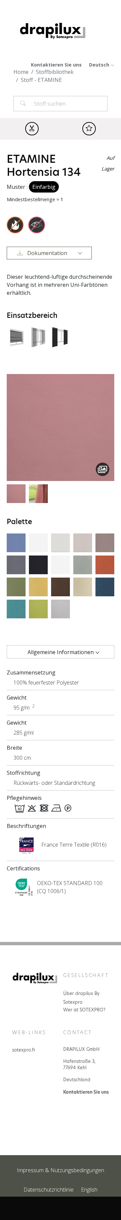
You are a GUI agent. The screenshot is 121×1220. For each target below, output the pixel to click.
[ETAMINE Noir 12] (38, 564)
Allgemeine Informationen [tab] (61, 652)
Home (21, 72)
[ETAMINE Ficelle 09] (82, 542)
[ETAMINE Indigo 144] (104, 586)
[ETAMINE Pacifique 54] (16, 608)
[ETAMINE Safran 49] (104, 564)
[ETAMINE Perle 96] (60, 608)
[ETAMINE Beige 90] (82, 586)
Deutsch (100, 65)
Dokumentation (47, 253)
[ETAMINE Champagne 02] (60, 542)
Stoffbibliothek (55, 72)
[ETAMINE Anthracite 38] (16, 564)
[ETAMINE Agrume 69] (38, 586)
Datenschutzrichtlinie (49, 1189)
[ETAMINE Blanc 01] (38, 542)
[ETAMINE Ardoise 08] (82, 564)
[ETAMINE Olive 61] (16, 586)
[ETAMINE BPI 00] (60, 564)
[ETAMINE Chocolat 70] (60, 586)
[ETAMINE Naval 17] (16, 542)
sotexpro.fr (23, 1050)
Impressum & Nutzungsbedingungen (60, 1170)
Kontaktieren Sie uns (56, 65)
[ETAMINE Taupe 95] (104, 542)
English (89, 1189)
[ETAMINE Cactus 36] (38, 608)
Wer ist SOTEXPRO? (84, 1010)
